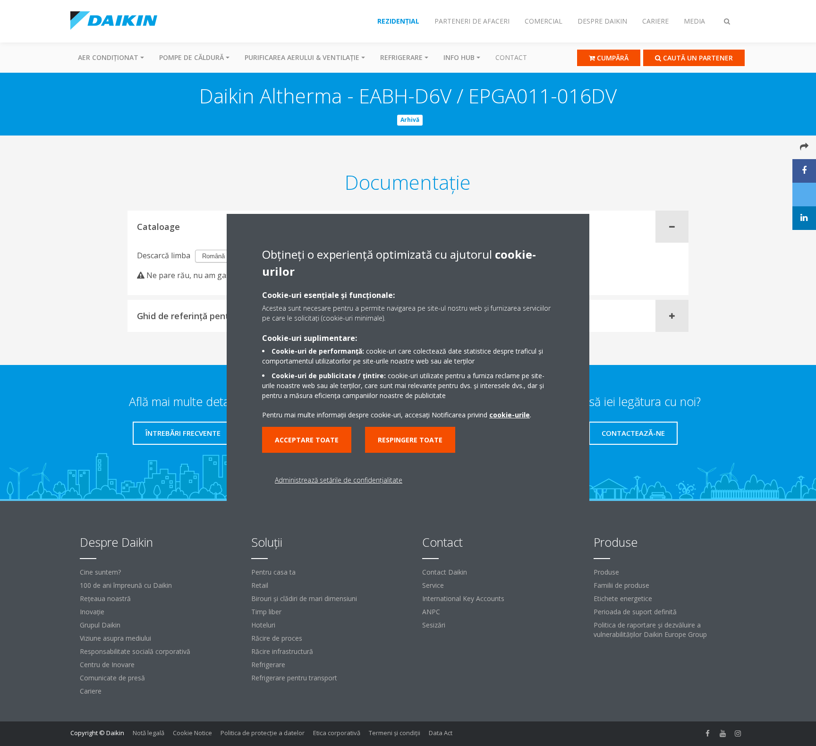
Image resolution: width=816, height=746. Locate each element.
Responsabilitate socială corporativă (135, 651)
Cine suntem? (100, 572)
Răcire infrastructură (282, 651)
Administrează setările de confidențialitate (338, 479)
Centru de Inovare (107, 664)
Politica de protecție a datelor (263, 733)
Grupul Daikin (100, 624)
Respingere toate (410, 439)
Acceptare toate (307, 439)
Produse (606, 572)
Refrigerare (268, 664)
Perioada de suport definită (635, 611)
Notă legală (148, 733)
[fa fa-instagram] (738, 733)
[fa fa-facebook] (707, 733)
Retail (259, 585)
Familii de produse (621, 585)
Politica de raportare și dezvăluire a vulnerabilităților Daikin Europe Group (650, 629)
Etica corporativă (336, 733)
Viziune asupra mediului (115, 638)
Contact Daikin (444, 572)
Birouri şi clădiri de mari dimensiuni (304, 598)
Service (433, 585)
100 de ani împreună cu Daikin (126, 585)
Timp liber (266, 611)
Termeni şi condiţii (394, 733)
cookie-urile (509, 414)
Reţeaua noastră (105, 598)
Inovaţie (92, 611)
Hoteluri (263, 624)
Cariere (91, 691)
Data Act (440, 733)
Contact (511, 57)
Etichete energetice (623, 598)
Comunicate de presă (112, 677)
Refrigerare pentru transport (294, 677)
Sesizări (433, 624)
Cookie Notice (192, 733)
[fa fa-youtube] (723, 733)
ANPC (431, 611)
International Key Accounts (463, 598)
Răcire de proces (276, 638)
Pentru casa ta (273, 572)
